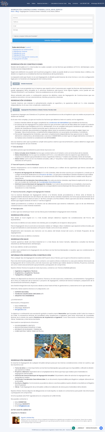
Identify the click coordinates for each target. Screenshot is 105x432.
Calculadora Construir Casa (58, 3)
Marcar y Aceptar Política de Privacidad (26, 36)
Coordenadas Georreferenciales (50, 182)
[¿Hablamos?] (73, 428)
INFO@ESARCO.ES (20, 310)
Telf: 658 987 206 (84, 3)
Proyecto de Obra (46, 175)
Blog (69, 3)
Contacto (75, 3)
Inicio (28, 3)
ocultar (28, 47)
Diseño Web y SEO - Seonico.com (64, 430)
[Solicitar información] (101, 428)
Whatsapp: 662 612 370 (97, 3)
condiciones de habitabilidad (59, 123)
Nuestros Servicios (42, 3)
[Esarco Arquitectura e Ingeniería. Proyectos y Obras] (5, 3)
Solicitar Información (52, 40)
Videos (33, 3)
